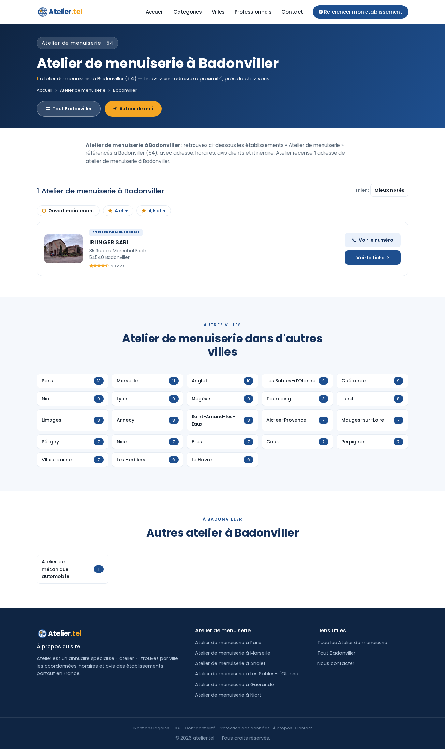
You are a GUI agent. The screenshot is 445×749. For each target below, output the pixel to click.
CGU (177, 728)
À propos (282, 728)
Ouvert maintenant (71, 210)
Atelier (65, 12)
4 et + (121, 210)
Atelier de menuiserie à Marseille (232, 653)
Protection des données (244, 728)
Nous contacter (335, 663)
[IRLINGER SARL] (63, 248)
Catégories (187, 11)
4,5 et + (157, 210)
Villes (218, 11)
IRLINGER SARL (109, 242)
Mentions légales (151, 728)
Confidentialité (200, 728)
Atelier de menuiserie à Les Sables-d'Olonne (246, 674)
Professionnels (253, 11)
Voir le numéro (376, 240)
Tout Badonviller (72, 109)
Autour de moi (136, 109)
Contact (292, 11)
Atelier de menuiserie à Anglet (230, 663)
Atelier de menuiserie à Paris (228, 642)
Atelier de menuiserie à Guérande (234, 684)
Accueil (155, 11)
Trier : (362, 190)
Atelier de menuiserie (83, 90)
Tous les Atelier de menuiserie (352, 642)
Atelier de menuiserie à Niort (228, 695)
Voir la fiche (370, 257)
